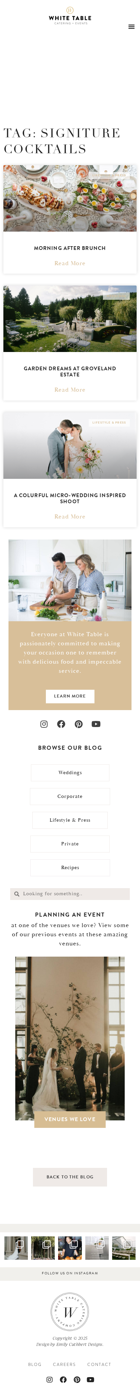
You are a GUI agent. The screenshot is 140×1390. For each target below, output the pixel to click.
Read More (70, 263)
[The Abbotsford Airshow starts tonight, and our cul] (70, 1248)
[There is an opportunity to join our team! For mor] (97, 1248)
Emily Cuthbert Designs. (80, 1344)
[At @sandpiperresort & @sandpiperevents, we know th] (43, 1248)
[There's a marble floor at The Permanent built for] (16, 1248)
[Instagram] (44, 724)
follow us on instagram (70, 1273)
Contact (99, 1364)
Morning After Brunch (70, 248)
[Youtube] (96, 724)
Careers (64, 1364)
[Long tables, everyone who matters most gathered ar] (124, 1248)
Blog (35, 1364)
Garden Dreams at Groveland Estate (70, 371)
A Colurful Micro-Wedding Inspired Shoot (70, 498)
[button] (131, 26)
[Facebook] (61, 724)
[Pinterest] (78, 724)
